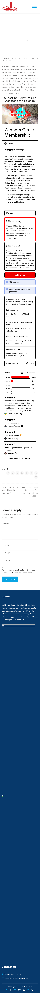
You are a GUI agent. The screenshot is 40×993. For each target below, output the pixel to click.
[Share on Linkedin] (22, 473)
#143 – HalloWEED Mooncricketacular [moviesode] (10, 490)
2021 (16, 40)
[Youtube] (28, 990)
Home (10, 40)
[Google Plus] (19, 990)
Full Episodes (6, 61)
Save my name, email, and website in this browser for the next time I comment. (18, 571)
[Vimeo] (32, 990)
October (23, 40)
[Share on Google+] (17, 473)
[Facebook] (11, 990)
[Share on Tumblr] (36, 473)
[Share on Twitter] (13, 473)
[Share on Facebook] (8, 473)
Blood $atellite (30, 58)
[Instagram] (15, 990)
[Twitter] (6, 990)
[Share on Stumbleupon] (31, 473)
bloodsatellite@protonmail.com (17, 978)
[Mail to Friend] (36, 477)
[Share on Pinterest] (27, 473)
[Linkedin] (24, 990)
